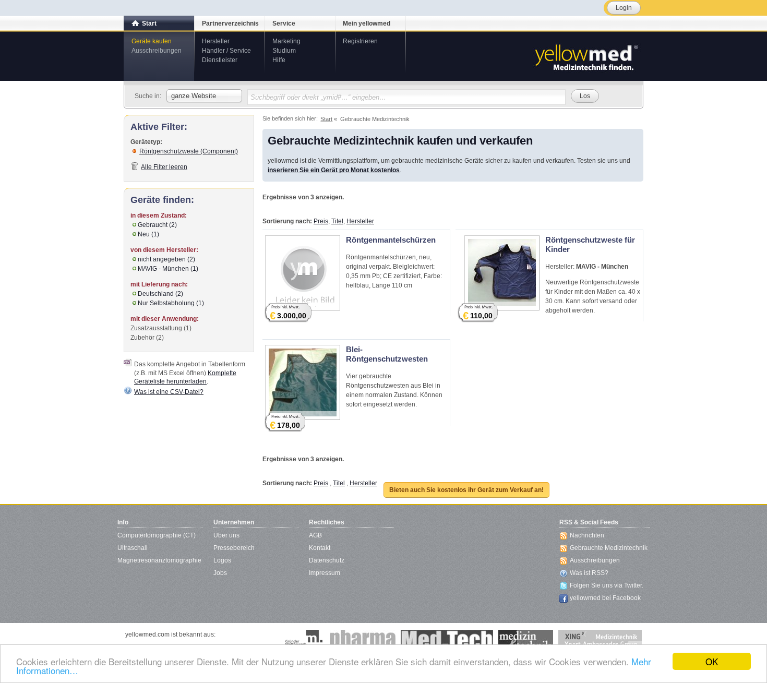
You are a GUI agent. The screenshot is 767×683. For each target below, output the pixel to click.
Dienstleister (219, 60)
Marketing (286, 41)
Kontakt (319, 548)
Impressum (324, 573)
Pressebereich (234, 548)
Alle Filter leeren (164, 167)
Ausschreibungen (156, 50)
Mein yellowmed (366, 23)
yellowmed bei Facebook (605, 598)
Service (283, 23)
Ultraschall (132, 548)
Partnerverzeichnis (230, 23)
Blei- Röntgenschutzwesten (387, 354)
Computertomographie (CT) (156, 535)
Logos (222, 560)
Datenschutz (326, 560)
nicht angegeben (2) (166, 259)
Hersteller (216, 41)
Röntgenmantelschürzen (391, 239)
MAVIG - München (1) (168, 268)
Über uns (226, 535)
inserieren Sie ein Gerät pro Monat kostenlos (334, 170)
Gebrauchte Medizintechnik (609, 548)
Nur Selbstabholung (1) (171, 303)
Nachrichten (587, 535)
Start (149, 23)
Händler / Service (226, 50)
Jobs (220, 573)
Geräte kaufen (151, 41)
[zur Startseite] (586, 56)
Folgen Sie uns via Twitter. (606, 585)
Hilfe (278, 60)
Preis (321, 221)
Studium (284, 50)
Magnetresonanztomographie (159, 560)
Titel (337, 221)
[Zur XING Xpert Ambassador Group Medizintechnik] (600, 640)
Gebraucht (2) (157, 225)
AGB (315, 535)
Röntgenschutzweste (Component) (188, 151)
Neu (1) (148, 234)
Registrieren (360, 41)
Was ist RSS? (589, 573)
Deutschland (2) (160, 293)
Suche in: (148, 96)
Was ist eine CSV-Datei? (168, 392)
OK (711, 661)
